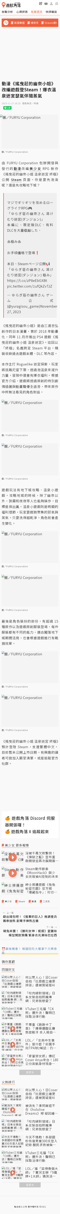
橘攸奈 (35, 22)
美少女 (8, 901)
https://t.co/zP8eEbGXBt (27, 280)
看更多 (30, 1072)
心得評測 (22, 12)
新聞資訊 (36, 12)
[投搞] (40, 3)
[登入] (51, 3)
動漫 (34, 901)
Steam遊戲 (51, 22)
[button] (56, 3)
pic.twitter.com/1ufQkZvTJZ (29, 286)
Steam (21, 901)
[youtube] (46, 3)
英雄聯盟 (19, 22)
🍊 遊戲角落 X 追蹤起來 (27, 831)
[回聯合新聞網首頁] (4, 5)
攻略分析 (7, 12)
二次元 (46, 901)
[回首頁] (11, 5)
